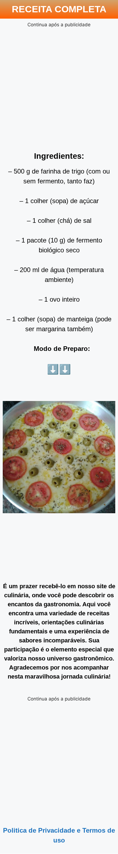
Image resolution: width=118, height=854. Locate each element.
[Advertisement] (59, 87)
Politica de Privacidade (39, 830)
